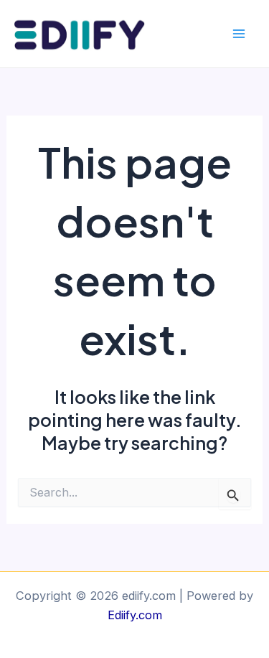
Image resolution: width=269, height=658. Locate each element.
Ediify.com (135, 615)
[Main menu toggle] (238, 34)
